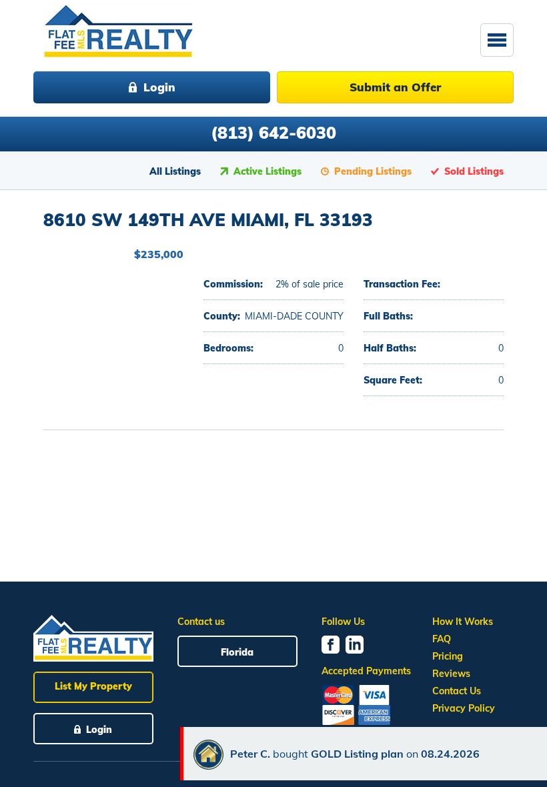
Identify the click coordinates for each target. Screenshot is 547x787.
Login (159, 87)
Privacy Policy (463, 708)
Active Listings (267, 171)
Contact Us (456, 691)
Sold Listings (474, 171)
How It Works (462, 622)
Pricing (447, 656)
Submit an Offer (395, 87)
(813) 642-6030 (273, 132)
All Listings (175, 171)
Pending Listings (373, 171)
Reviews (451, 674)
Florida (237, 652)
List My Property (93, 686)
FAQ (441, 639)
